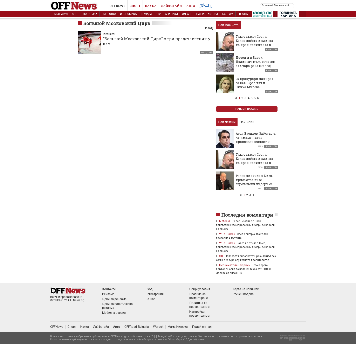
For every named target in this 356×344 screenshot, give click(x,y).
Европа (243, 13)
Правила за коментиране (198, 296)
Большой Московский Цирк (116, 23)
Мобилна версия (114, 313)
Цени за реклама (114, 299)
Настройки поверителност (200, 313)
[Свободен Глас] (262, 15)
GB (221, 256)
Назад (208, 28)
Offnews (117, 6)
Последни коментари (247, 215)
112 (158, 13)
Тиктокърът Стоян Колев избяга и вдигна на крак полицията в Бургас (254, 42)
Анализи (171, 13)
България (61, 13)
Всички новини (246, 109)
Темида (146, 13)
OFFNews (56, 327)
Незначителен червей (235, 265)
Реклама (108, 294)
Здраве (187, 13)
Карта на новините (246, 289)
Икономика (128, 13)
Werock (158, 327)
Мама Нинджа (178, 327)
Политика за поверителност (200, 305)
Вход (149, 289)
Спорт (135, 6)
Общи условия (199, 289)
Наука (151, 6)
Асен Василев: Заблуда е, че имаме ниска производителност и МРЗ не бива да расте (256, 139)
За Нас (150, 299)
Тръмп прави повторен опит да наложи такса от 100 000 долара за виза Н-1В (243, 269)
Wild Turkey (227, 234)
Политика (90, 13)
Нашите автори (207, 13)
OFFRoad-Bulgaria (136, 327)
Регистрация (155, 294)
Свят (75, 13)
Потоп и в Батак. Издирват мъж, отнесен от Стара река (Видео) (255, 61)
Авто (190, 6)
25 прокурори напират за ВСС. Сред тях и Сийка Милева (254, 83)
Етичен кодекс (243, 294)
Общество (109, 13)
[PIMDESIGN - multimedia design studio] (291, 339)
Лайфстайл (171, 6)
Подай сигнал (202, 327)
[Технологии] (205, 6)
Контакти (109, 289)
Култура (227, 13)
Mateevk (225, 221)
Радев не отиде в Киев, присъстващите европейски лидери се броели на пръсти (254, 182)
